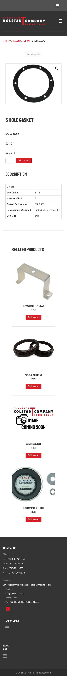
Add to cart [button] (33, 317)
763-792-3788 (18, 573)
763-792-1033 (16, 563)
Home (6, 41)
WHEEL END (15, 41)
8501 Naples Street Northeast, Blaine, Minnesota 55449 (27, 585)
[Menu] (58, 6)
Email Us (9, 589)
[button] (56, 68)
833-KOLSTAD (19, 559)
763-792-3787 (16, 568)
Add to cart (24, 160)
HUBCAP (26, 41)
